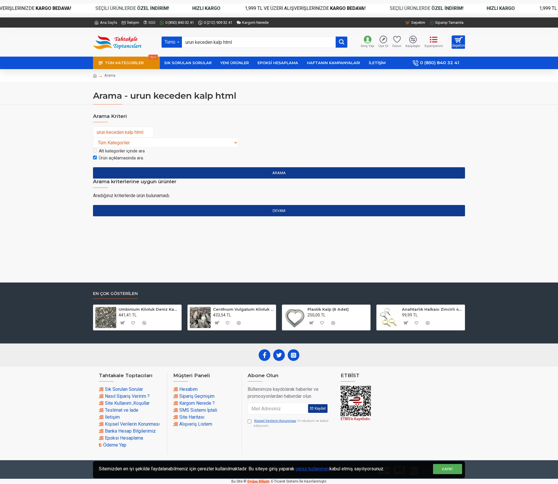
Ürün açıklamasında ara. (121, 158)
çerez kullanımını (313, 469)
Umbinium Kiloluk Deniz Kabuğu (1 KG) (149, 309)
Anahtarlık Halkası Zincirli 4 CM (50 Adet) (432, 309)
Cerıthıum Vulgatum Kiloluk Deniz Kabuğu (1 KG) (243, 309)
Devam (279, 210)
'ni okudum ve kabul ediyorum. (290, 423)
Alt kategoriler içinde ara (122, 151)
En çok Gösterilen (115, 293)
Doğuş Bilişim (258, 481)
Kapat (447, 469)
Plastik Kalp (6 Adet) (328, 309)
